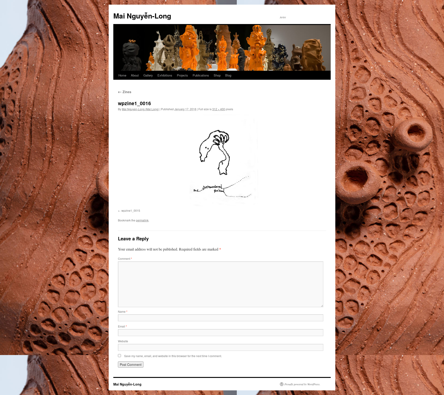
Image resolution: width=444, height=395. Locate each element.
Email (122, 326)
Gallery (148, 75)
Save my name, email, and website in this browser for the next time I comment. (173, 356)
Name (122, 311)
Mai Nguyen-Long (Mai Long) (140, 109)
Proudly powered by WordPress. (302, 384)
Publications (201, 75)
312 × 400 (218, 109)
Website (123, 341)
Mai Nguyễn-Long (142, 16)
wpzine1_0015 (130, 210)
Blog (228, 75)
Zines (124, 91)
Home (122, 75)
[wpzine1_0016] (222, 161)
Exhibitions (164, 75)
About (135, 75)
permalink (142, 220)
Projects (182, 75)
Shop (217, 75)
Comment (125, 258)
